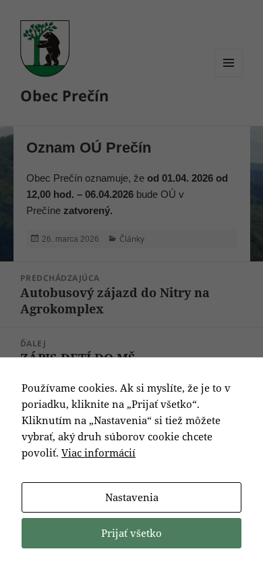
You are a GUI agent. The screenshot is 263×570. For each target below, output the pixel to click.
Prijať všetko (131, 533)
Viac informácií (98, 452)
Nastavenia (131, 497)
